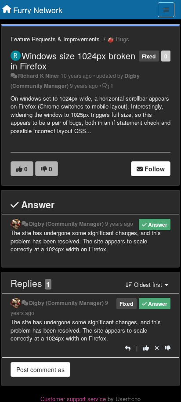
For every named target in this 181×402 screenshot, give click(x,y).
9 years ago (119, 224)
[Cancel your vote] (157, 348)
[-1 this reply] (167, 348)
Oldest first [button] (148, 284)
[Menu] (166, 9)
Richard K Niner (38, 76)
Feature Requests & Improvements (55, 39)
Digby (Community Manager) (66, 224)
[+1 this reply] (146, 348)
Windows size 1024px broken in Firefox (73, 60)
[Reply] (127, 348)
